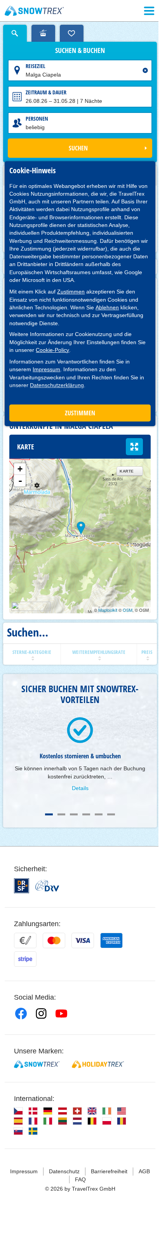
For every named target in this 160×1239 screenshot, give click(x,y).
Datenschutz (64, 1171)
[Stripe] (25, 959)
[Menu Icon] (149, 11)
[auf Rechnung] (25, 940)
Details (80, 788)
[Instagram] (41, 1014)
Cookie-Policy (52, 350)
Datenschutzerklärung (57, 385)
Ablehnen (107, 307)
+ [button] (20, 469)
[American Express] (111, 940)
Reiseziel (35, 66)
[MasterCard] (54, 940)
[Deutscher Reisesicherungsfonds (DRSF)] (21, 885)
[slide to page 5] (99, 814)
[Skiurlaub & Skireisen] (34, 11)
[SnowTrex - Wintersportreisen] (36, 1064)
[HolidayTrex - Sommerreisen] (98, 1064)
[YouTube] (61, 1014)
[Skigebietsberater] (43, 33)
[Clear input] (145, 70)
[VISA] (82, 940)
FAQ (80, 1179)
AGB (144, 1171)
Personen (37, 118)
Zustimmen (71, 291)
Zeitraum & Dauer (46, 92)
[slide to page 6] (111, 814)
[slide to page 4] (86, 814)
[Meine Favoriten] (71, 33)
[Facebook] (21, 1014)
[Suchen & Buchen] (15, 33)
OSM (127, 610)
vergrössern (134, 446)
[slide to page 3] (74, 814)
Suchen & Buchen (80, 50)
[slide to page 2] (61, 814)
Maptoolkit (107, 610)
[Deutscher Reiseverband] (47, 885)
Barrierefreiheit (109, 1171)
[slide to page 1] (49, 814)
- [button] (20, 480)
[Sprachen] (18, 1111)
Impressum (46, 369)
